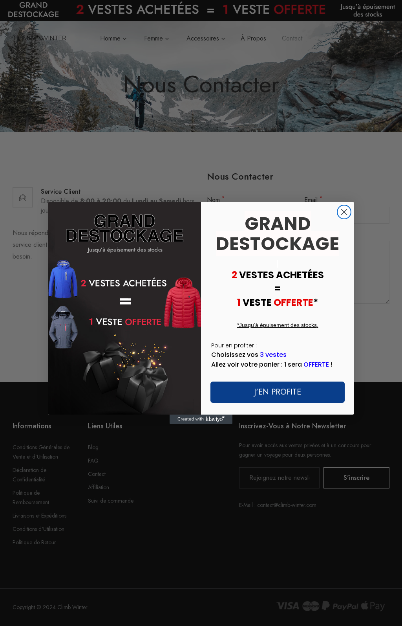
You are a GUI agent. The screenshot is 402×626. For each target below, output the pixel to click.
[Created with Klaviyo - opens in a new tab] (201, 419)
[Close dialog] (344, 212)
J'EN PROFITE (277, 392)
